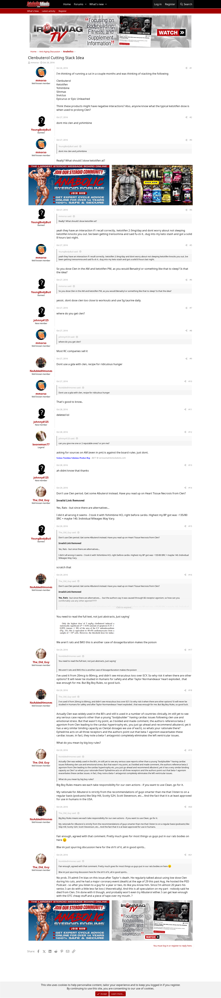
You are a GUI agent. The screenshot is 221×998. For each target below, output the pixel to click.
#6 (191, 279)
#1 (191, 68)
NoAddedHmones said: (70, 387)
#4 (191, 209)
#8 (191, 330)
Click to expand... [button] (124, 607)
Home (67, 4)
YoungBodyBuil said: (68, 146)
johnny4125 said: (67, 336)
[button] (86, 4)
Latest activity (48, 11)
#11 (190, 409)
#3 (191, 140)
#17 (190, 649)
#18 (190, 690)
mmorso (35, 62)
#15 (190, 526)
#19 (190, 750)
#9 (191, 358)
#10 (190, 381)
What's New (33, 11)
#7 (191, 308)
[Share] (186, 68)
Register (62, 11)
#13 (190, 465)
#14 (190, 487)
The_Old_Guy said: (67, 532)
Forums (78, 4)
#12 (190, 432)
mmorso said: (65, 216)
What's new (96, 4)
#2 (191, 117)
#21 (190, 854)
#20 (190, 807)
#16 (190, 574)
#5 (191, 245)
